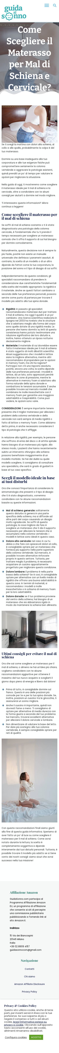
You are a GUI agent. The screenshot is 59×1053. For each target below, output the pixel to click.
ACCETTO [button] (36, 1037)
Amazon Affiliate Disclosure (29, 984)
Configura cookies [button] (16, 1037)
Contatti (29, 969)
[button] (46, 5)
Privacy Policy (29, 991)
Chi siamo (29, 976)
